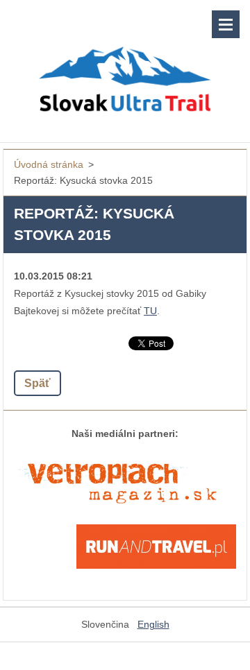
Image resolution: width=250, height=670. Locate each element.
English (153, 624)
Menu (226, 24)
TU (150, 310)
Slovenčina (105, 624)
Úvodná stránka (48, 164)
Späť (37, 383)
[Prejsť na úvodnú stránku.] (125, 62)
